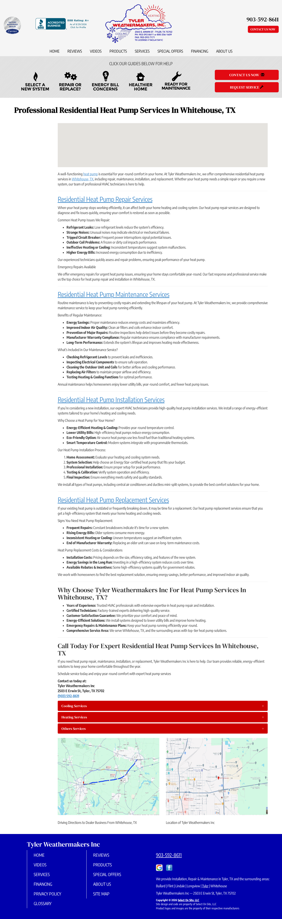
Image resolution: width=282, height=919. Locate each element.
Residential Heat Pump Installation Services (111, 399)
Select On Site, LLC (188, 900)
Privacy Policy (47, 893)
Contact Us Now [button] (263, 29)
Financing (199, 51)
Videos (96, 51)
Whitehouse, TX (82, 179)
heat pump (90, 174)
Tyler (205, 886)
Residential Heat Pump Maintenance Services (113, 294)
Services (142, 51)
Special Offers (170, 51)
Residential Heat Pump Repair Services (105, 199)
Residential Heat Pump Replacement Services (113, 500)
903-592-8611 (169, 855)
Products (118, 51)
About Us (224, 51)
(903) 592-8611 (68, 696)
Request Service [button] (245, 87)
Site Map (101, 893)
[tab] (162, 705)
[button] (162, 705)
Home (54, 51)
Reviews (74, 51)
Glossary (43, 903)
